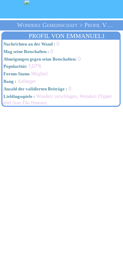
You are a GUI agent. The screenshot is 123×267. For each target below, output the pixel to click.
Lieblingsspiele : (18, 96)
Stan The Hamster (29, 102)
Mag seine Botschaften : (25, 51)
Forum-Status (16, 74)
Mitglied (24, 73)
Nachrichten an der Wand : (28, 44)
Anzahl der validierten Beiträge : (34, 89)
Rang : (9, 81)
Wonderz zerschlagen (56, 96)
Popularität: (14, 66)
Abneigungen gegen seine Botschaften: (39, 59)
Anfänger (19, 81)
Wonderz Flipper (96, 96)
